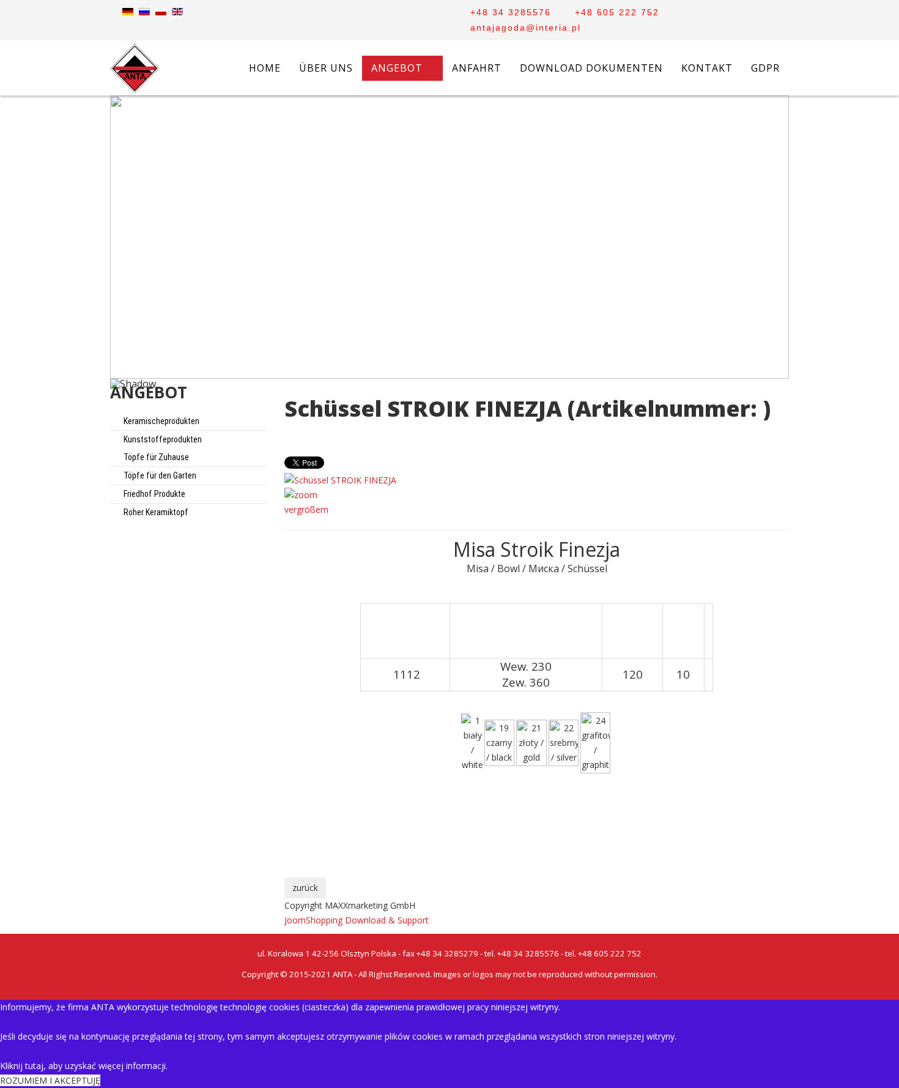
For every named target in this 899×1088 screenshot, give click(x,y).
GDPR (765, 68)
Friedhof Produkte (153, 494)
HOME (265, 68)
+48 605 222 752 (617, 12)
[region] (449, 252)
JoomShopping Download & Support (356, 920)
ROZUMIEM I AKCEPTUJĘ (50, 1080)
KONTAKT (707, 68)
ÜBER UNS (326, 68)
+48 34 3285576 (510, 12)
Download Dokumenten (591, 68)
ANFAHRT (476, 68)
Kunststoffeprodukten (162, 439)
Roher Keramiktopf (155, 512)
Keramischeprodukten (160, 421)
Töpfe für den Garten (159, 475)
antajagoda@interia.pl (525, 27)
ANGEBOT (397, 68)
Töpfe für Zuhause (155, 457)
